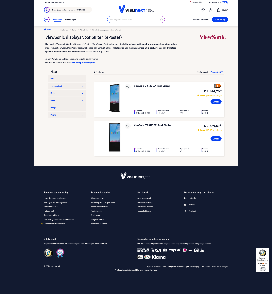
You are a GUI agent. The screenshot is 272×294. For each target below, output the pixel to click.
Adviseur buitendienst (99, 206)
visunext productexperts (83, 62)
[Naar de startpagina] (136, 10)
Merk (52, 93)
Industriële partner (145, 206)
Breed (52, 100)
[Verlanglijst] (203, 10)
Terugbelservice (97, 219)
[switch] (262, 269)
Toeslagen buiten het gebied (55, 202)
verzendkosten (150, 270)
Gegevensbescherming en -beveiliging (183, 266)
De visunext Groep (144, 202)
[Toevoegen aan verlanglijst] (128, 87)
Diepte (53, 115)
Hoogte (53, 107)
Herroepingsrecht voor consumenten (59, 219)
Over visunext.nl (144, 198)
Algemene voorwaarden (156, 266)
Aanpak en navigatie (99, 223)
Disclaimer (205, 266)
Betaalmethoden (51, 206)
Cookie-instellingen (220, 266)
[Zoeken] (161, 19)
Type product (56, 86)
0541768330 (80, 10)
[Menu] (47, 19)
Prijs (52, 78)
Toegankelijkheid (144, 211)
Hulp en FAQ (49, 211)
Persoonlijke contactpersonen (103, 202)
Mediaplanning (96, 211)
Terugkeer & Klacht (52, 215)
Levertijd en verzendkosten (55, 198)
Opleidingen (95, 215)
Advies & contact (97, 198)
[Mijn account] (210, 10)
